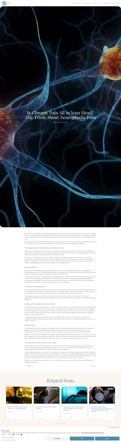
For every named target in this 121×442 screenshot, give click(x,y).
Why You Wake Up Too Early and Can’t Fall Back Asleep (17, 407)
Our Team (78, 3)
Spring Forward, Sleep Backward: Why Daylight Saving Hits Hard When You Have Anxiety (102, 409)
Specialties (87, 3)
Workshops (96, 3)
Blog (101, 3)
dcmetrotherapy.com (60, 360)
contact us (72, 360)
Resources (106, 3)
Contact (113, 3)
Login (117, 3)
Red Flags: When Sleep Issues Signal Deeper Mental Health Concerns (73, 408)
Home (73, 3)
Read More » (11, 411)
